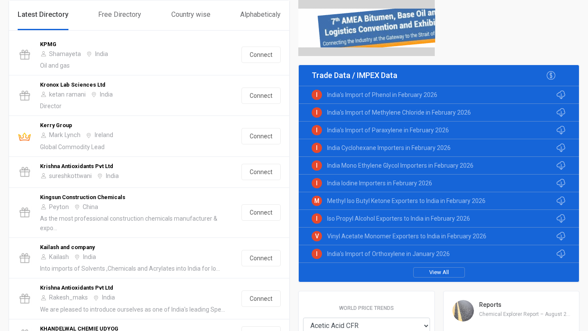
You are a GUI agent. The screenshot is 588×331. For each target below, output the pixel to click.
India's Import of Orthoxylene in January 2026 (388, 253)
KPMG (48, 44)
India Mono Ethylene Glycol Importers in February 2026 (400, 165)
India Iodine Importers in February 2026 (379, 183)
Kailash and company (67, 247)
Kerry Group (56, 125)
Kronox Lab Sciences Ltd (72, 84)
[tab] (43, 15)
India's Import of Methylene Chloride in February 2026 (399, 112)
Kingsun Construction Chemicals (82, 197)
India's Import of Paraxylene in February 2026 (388, 130)
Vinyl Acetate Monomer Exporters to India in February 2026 (406, 236)
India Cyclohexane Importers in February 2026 (389, 147)
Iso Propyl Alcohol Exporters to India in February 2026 (398, 218)
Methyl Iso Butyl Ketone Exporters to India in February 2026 (406, 200)
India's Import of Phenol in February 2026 (382, 94)
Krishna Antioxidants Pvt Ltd (76, 166)
